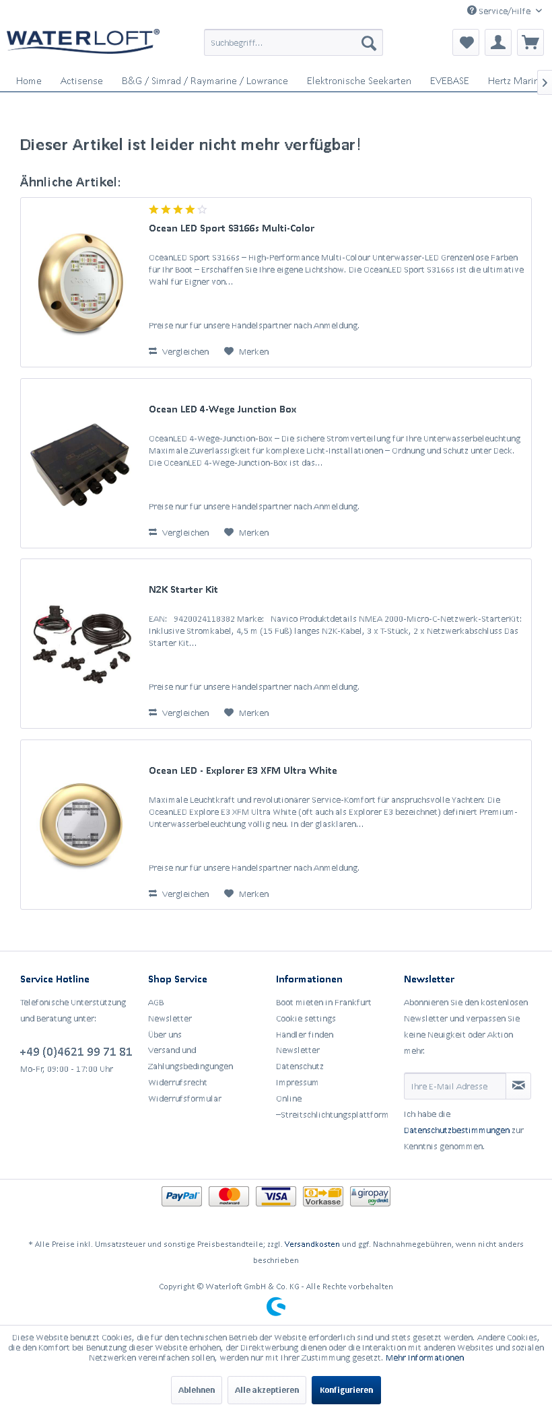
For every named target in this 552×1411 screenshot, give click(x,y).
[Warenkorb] (530, 42)
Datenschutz (300, 1066)
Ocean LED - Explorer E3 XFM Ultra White (243, 770)
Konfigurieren (346, 1390)
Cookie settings (306, 1018)
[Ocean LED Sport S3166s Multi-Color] (81, 282)
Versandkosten (312, 1243)
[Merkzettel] (465, 42)
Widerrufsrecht (177, 1082)
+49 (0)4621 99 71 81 (76, 1051)
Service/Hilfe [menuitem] (504, 11)
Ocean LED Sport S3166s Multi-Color (231, 227)
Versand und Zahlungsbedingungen (190, 1058)
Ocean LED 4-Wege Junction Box (222, 408)
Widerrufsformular (184, 1098)
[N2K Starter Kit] (81, 643)
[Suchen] (369, 42)
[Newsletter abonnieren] (518, 1086)
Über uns (165, 1034)
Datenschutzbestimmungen (457, 1130)
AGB (156, 1002)
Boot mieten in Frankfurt (324, 1002)
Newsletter (170, 1018)
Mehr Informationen (425, 1357)
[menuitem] (294, 42)
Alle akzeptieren (267, 1390)
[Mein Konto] (498, 42)
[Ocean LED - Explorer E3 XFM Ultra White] (81, 824)
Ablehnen (196, 1390)
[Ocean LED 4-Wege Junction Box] (81, 463)
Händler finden (304, 1034)
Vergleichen (184, 352)
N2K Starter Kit (183, 589)
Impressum (297, 1082)
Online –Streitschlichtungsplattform (332, 1106)
